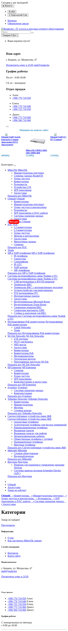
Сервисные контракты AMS (29, 310)
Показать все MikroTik (20, 195)
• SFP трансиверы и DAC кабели (30, 500)
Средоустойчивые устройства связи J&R (29, 416)
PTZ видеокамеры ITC (26, 293)
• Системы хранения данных (48, 501)
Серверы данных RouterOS (28, 175)
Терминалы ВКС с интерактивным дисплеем (38, 287)
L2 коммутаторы (23, 227)
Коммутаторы (21, 181)
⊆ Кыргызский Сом (18, 15)
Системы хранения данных (28, 215)
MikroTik (12, 170)
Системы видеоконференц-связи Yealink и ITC (33, 276)
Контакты (13, 553)
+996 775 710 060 (21, 117)
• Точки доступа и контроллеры (34, 497)
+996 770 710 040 (21, 106)
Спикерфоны (21, 261)
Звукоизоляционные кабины (29, 436)
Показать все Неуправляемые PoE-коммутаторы (33, 333)
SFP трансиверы (22, 190)
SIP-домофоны (22, 270)
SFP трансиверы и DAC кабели (31, 213)
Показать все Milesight (19, 459)
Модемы (18, 407)
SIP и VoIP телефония (19, 253)
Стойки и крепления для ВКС (30, 313)
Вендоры (12, 462)
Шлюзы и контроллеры (26, 235)
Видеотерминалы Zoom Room (30, 304)
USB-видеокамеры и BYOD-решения (34, 281)
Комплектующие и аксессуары (30, 381)
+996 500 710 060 (21, 120)
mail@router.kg (41, 65)
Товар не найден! (17, 490)
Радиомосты (20, 184)
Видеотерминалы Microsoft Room (32, 301)
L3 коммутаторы (23, 230)
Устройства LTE (22, 187)
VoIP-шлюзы (21, 267)
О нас (11, 537)
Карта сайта (14, 556)
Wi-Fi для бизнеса (23, 341)
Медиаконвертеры (24, 356)
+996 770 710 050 (21, 98)
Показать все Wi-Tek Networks (24, 364)
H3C (10, 224)
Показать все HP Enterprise (22, 384)
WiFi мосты (20, 344)
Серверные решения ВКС (28, 307)
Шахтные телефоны (24, 444)
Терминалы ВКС (23, 284)
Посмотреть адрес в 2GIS (19, 65)
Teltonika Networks (17, 399)
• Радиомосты (43, 498)
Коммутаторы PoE (24, 353)
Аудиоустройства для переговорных (33, 290)
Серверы (18, 244)
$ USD (12, 11)
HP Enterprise (15, 367)
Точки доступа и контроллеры (30, 207)
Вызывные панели (24, 430)
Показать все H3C (17, 247)
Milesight (12, 450)
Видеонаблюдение (24, 456)
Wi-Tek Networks (16, 336)
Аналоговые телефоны (26, 422)
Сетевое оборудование (26, 453)
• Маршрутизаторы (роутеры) (47, 495)
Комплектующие (23, 393)
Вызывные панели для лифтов (30, 433)
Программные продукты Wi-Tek (31, 361)
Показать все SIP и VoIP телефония (26, 273)
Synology (12, 387)
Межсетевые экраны (25, 241)
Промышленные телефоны (28, 442)
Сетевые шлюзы (22, 410)
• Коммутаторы (20, 495)
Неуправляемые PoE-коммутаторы (26, 321)
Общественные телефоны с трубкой (33, 439)
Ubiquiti (12, 198)
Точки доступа (22, 178)
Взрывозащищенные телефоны (30, 427)
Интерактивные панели (27, 296)
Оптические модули (25, 359)
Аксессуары (20, 193)
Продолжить (8, 525)
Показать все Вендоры (20, 476)
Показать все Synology (20, 396)
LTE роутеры (21, 339)
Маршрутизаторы (23, 404)
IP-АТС (18, 264)
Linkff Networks (22, 327)
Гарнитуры (20, 258)
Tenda (11, 250)
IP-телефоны (21, 256)
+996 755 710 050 (21, 109)
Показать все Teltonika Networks (25, 413)
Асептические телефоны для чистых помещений (40, 424)
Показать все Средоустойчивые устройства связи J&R (37, 447)
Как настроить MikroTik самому (25, 540)
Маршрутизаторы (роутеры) (29, 173)
